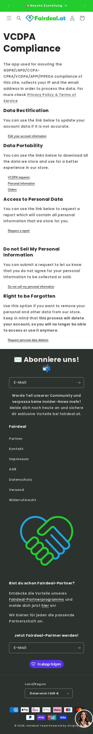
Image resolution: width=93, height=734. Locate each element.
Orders (12, 189)
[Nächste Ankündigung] (85, 6)
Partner (16, 438)
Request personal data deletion (28, 340)
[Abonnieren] (79, 382)
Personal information (21, 183)
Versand (16, 490)
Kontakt (16, 449)
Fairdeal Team (37, 725)
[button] (9, 18)
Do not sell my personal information (31, 286)
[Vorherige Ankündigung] (8, 6)
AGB (12, 469)
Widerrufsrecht (22, 500)
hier (45, 605)
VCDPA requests (19, 177)
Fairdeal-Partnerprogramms (36, 599)
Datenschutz (20, 479)
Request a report (19, 230)
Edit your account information (27, 136)
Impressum (19, 459)
